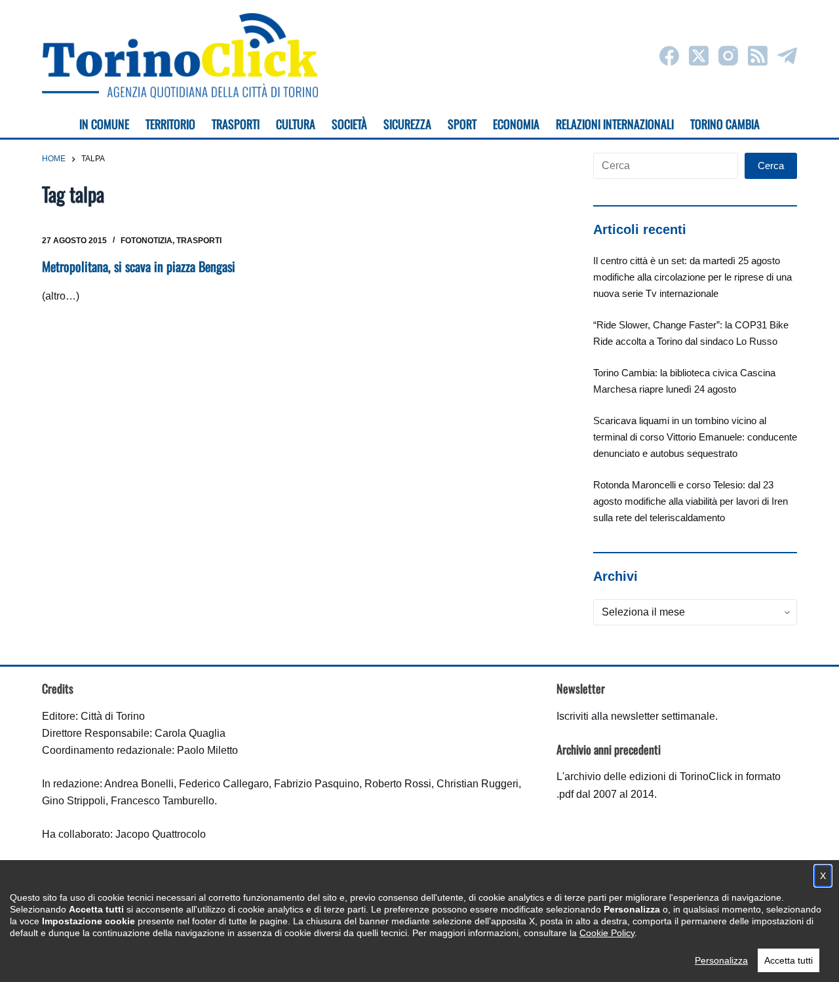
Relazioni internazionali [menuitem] (615, 123)
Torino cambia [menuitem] (725, 123)
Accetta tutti (788, 960)
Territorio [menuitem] (170, 123)
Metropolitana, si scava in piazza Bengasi (138, 266)
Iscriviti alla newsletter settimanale (635, 716)
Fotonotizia (146, 240)
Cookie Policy (606, 933)
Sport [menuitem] (462, 123)
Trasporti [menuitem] (236, 123)
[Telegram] (787, 56)
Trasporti (199, 240)
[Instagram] (728, 56)
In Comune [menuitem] (104, 123)
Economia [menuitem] (516, 123)
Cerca (771, 165)
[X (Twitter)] (699, 56)
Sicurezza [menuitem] (407, 123)
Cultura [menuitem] (295, 123)
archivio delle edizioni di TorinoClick (648, 776)
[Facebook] (669, 56)
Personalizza (721, 960)
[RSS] (758, 56)
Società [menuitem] (349, 123)
